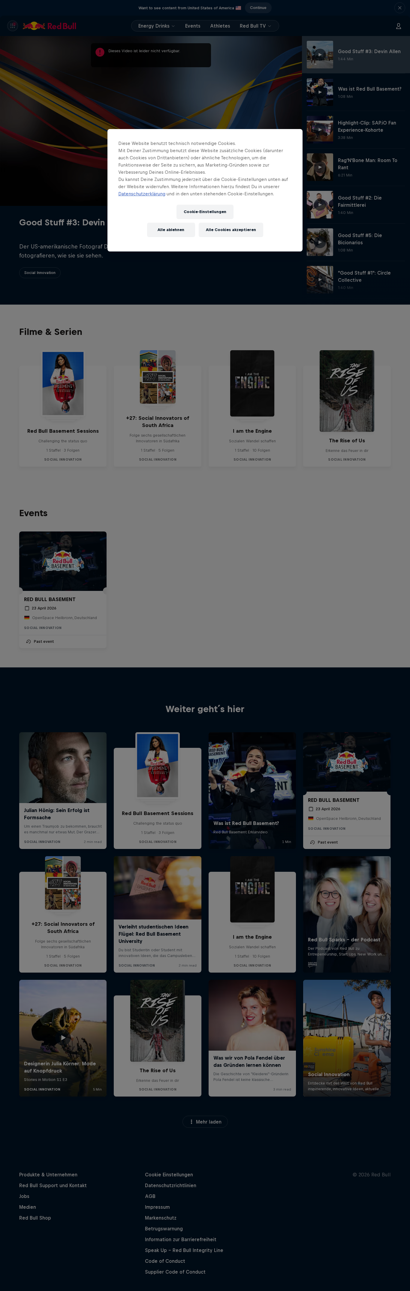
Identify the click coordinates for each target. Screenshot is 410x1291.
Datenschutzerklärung (141, 193)
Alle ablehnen (171, 229)
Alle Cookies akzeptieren (231, 229)
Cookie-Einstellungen (205, 211)
